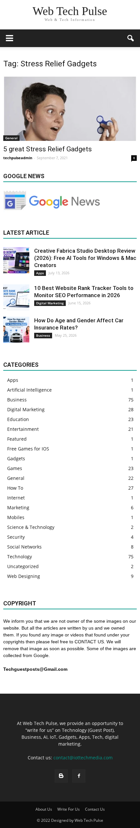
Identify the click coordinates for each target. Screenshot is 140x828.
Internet (16, 498)
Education (18, 419)
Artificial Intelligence (29, 390)
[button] (131, 38)
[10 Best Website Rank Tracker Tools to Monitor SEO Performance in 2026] (16, 297)
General (11, 138)
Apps (40, 273)
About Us (43, 809)
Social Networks (24, 547)
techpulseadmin (17, 157)
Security (16, 537)
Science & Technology (30, 527)
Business (43, 335)
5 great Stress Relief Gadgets (47, 149)
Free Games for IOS (28, 449)
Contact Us (95, 809)
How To (15, 488)
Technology (19, 556)
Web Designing (23, 576)
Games (14, 468)
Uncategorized (23, 566)
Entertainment (23, 429)
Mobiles (15, 517)
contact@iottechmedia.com (83, 757)
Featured (17, 439)
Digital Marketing (50, 303)
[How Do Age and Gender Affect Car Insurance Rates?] (16, 330)
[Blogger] (61, 776)
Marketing (18, 507)
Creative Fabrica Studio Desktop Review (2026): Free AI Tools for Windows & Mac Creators (85, 257)
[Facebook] (78, 776)
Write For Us (68, 809)
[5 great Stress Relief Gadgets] (70, 108)
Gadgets (16, 458)
